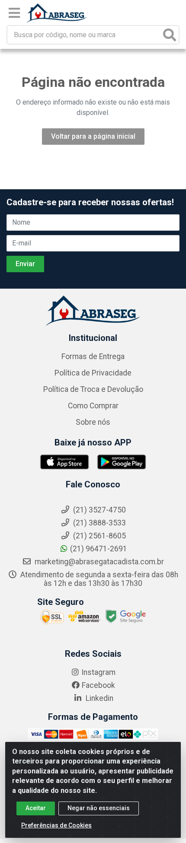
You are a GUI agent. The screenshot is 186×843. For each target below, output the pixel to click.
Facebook (98, 685)
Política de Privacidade (93, 373)
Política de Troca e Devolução (93, 389)
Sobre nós (93, 422)
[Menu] (14, 13)
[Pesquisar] (169, 35)
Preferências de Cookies (56, 825)
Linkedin (98, 698)
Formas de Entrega (93, 356)
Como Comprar (93, 405)
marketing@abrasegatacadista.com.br (98, 561)
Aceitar (36, 808)
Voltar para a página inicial (93, 136)
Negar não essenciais (98, 808)
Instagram (98, 672)
